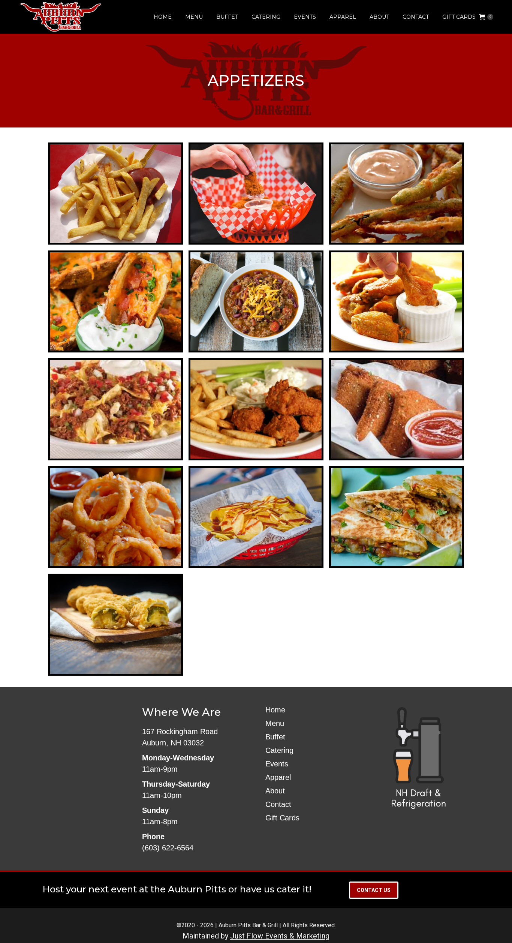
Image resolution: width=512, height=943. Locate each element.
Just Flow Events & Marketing (279, 935)
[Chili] (256, 301)
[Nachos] (115, 409)
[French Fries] (115, 193)
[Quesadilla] (396, 517)
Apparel (278, 777)
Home (275, 710)
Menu (274, 723)
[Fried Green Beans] (396, 193)
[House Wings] (396, 301)
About (275, 791)
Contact (278, 804)
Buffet (275, 737)
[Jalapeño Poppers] (115, 625)
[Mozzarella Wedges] (396, 409)
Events (276, 764)
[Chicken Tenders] (256, 193)
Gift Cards (282, 818)
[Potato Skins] (115, 301)
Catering (279, 750)
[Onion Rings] (115, 517)
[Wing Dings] (256, 409)
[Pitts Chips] (256, 517)
